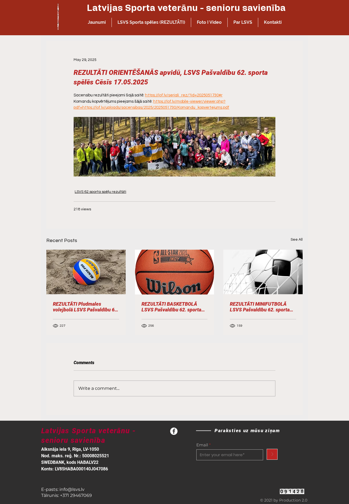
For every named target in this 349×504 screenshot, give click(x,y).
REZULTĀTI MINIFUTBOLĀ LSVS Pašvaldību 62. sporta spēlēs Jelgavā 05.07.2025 (260, 307)
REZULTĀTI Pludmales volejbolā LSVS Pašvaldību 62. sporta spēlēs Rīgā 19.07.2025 (86, 307)
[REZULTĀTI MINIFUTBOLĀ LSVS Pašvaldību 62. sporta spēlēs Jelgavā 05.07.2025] (263, 272)
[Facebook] (173, 431)
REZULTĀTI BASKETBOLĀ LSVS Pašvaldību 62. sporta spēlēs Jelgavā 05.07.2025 (171, 307)
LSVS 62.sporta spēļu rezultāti (100, 192)
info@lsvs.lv (72, 489)
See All (297, 239)
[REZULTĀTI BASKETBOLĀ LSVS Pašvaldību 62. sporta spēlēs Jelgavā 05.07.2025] (174, 272)
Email (202, 445)
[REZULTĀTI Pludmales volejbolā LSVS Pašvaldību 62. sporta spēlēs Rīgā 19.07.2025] (86, 272)
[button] (151, 22)
